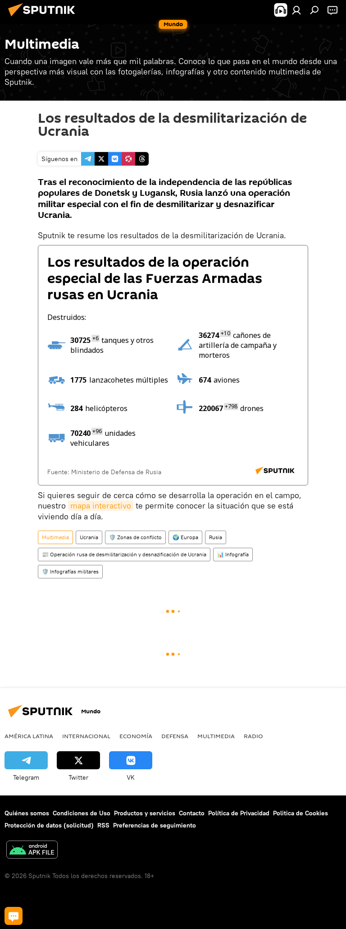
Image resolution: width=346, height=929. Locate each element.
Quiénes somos (27, 813)
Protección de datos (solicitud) (49, 825)
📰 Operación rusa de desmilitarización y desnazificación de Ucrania (124, 554)
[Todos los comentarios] (14, 916)
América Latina (29, 736)
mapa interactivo (100, 505)
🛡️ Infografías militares (70, 571)
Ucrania (89, 537)
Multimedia (55, 537)
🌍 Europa (185, 537)
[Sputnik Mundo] (44, 18)
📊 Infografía (233, 554)
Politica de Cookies (300, 813)
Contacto (192, 813)
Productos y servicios (144, 813)
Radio (253, 736)
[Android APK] (32, 851)
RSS (103, 825)
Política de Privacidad (238, 813)
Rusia (215, 537)
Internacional (86, 736)
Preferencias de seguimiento (154, 825)
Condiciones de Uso (81, 813)
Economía (135, 736)
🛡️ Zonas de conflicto (135, 537)
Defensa (174, 736)
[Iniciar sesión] (296, 10)
